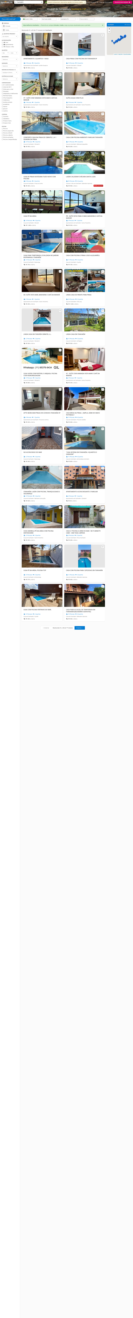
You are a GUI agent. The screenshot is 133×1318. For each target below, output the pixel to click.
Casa (6, 42)
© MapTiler (120, 54)
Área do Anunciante (106, 2)
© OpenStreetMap (127, 54)
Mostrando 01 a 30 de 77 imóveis (63, 628)
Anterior (46, 628)
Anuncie (121, 2)
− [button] (109, 31)
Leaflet (115, 54)
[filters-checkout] (4, 30)
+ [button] (109, 29)
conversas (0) (91, 2)
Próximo (78, 628)
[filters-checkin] (4, 26)
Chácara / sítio (9, 47)
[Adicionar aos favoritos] (60, 35)
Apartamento (9, 44)
